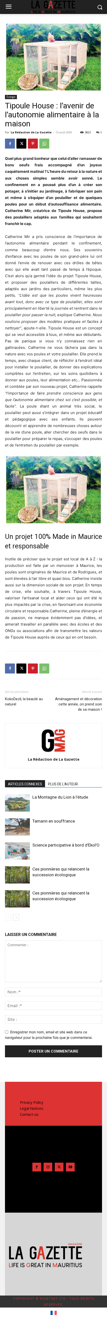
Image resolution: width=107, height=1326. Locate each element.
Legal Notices (31, 1108)
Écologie (10, 97)
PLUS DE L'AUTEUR (63, 784)
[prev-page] (8, 917)
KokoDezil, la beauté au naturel (24, 701)
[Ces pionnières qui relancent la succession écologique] (17, 875)
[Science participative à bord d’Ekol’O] (17, 851)
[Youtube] (70, 1167)
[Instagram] (48, 1167)
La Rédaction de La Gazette (31, 132)
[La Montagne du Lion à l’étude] (17, 803)
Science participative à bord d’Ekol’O (66, 845)
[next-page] (16, 917)
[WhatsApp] (44, 144)
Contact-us (29, 1114)
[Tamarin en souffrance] (17, 827)
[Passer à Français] (53, 1313)
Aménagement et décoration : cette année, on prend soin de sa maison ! (78, 704)
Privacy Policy (31, 1102)
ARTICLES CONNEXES (25, 784)
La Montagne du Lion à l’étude (60, 797)
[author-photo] (53, 752)
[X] (21, 144)
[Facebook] (10, 144)
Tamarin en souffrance (53, 821)
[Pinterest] (33, 144)
